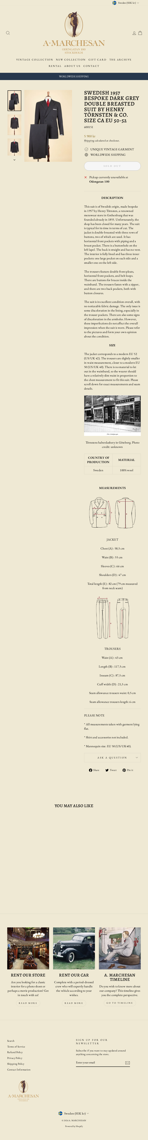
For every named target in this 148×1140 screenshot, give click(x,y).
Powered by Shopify (74, 1126)
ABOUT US (72, 66)
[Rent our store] (28, 948)
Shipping (89, 140)
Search (10, 1040)
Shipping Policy (15, 1063)
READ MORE (74, 1003)
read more (28, 1003)
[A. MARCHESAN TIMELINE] (120, 948)
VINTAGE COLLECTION (34, 59)
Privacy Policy (14, 1058)
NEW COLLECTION (71, 59)
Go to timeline (119, 1002)
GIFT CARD (97, 59)
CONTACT (91, 66)
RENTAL (55, 66)
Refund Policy (15, 1052)
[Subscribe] (127, 1062)
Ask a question (112, 757)
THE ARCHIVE (120, 59)
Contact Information (19, 1069)
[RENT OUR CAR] (74, 948)
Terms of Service (16, 1046)
